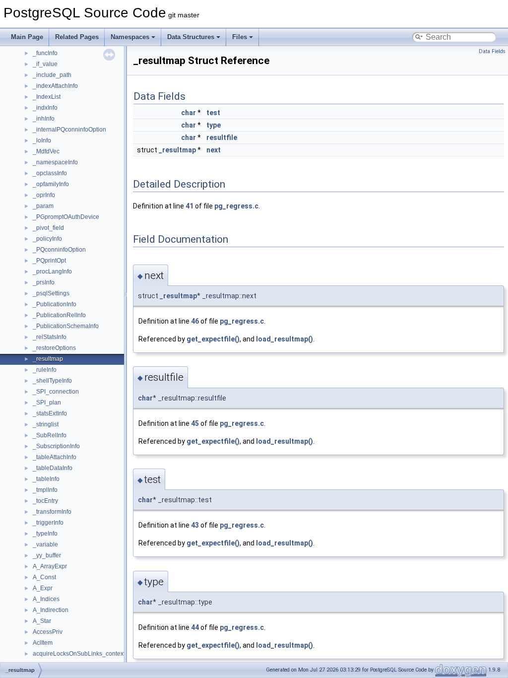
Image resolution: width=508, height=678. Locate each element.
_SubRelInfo (49, 435)
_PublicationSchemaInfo (66, 326)
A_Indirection (50, 610)
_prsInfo (44, 282)
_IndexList (47, 96)
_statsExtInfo (50, 413)
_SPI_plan (47, 402)
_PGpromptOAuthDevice (66, 216)
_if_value (45, 64)
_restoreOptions (54, 347)
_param (43, 206)
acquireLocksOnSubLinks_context (79, 653)
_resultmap (48, 358)
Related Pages (77, 37)
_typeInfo (45, 533)
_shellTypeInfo (52, 380)
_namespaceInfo (55, 162)
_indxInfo (45, 107)
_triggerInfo (48, 522)
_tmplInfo (45, 489)
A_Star (42, 620)
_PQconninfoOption (59, 249)
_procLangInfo (52, 271)
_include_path (52, 74)
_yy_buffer (47, 555)
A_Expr (43, 588)
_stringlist (46, 424)
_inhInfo (44, 118)
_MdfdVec (46, 151)
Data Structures (190, 37)
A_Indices (46, 599)
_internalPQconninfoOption (69, 129)
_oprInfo (44, 195)
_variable (45, 544)
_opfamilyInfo (51, 184)
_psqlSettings (51, 293)
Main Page (27, 37)
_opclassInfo (50, 173)
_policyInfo (47, 238)
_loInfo (42, 140)
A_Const (44, 577)
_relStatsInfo (49, 337)
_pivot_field (48, 227)
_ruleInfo (45, 369)
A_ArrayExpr (50, 566)
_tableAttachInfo (54, 457)
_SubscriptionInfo (56, 446)
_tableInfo (46, 478)
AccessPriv (48, 631)
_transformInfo (52, 511)
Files (239, 37)
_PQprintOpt (49, 260)
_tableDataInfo (52, 468)
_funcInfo (45, 53)
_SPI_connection (56, 391)
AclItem (43, 642)
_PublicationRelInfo (59, 315)
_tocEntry (45, 500)
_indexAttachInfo (55, 85)
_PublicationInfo (54, 304)
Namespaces (130, 37)
